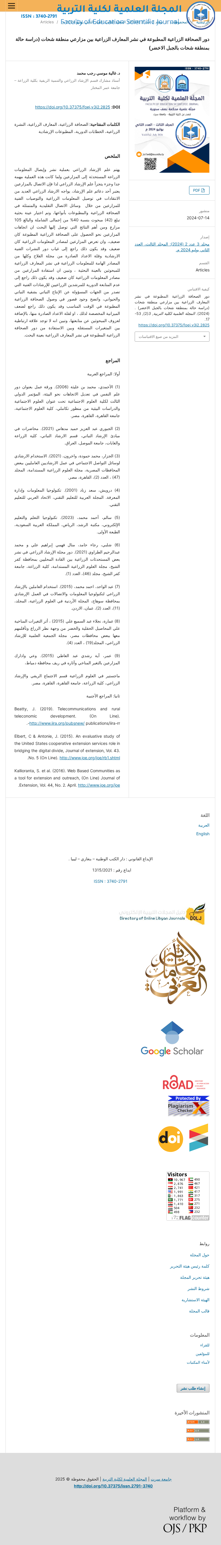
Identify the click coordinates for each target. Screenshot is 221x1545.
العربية (203, 825)
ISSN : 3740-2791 (110, 881)
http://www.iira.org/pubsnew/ (57, 723)
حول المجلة (199, 1254)
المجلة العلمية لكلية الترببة (124, 1478)
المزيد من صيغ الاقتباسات (158, 336)
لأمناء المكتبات (198, 1362)
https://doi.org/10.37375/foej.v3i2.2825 (72, 106)
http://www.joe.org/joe (99, 785)
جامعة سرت (161, 1478)
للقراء (204, 1345)
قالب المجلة (199, 1310)
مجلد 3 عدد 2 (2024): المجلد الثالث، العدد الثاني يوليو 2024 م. (112, 22)
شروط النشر (198, 1288)
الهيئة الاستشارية (195, 1299)
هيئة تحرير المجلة (194, 1277)
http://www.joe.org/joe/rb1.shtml (90, 757)
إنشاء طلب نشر (193, 1388)
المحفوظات (179, 22)
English (202, 833)
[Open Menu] (11, 6)
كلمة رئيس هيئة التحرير (189, 1266)
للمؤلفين (202, 1353)
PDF (197, 190)
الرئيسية (202, 22)
